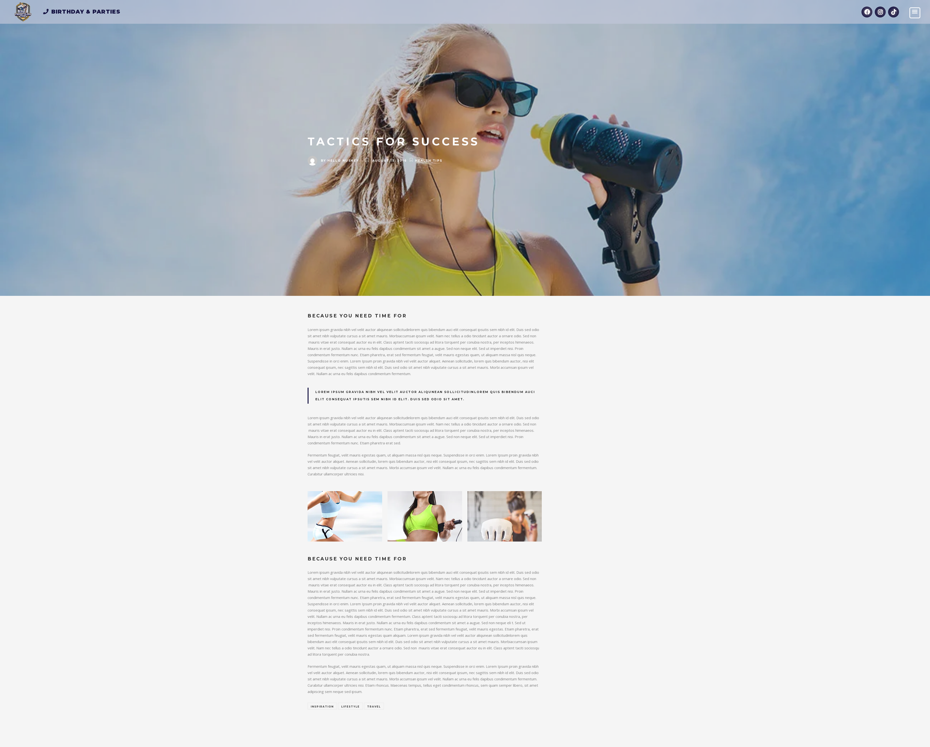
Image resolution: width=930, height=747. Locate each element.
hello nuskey (343, 160)
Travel (374, 706)
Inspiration (322, 706)
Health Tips (428, 160)
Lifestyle (350, 706)
